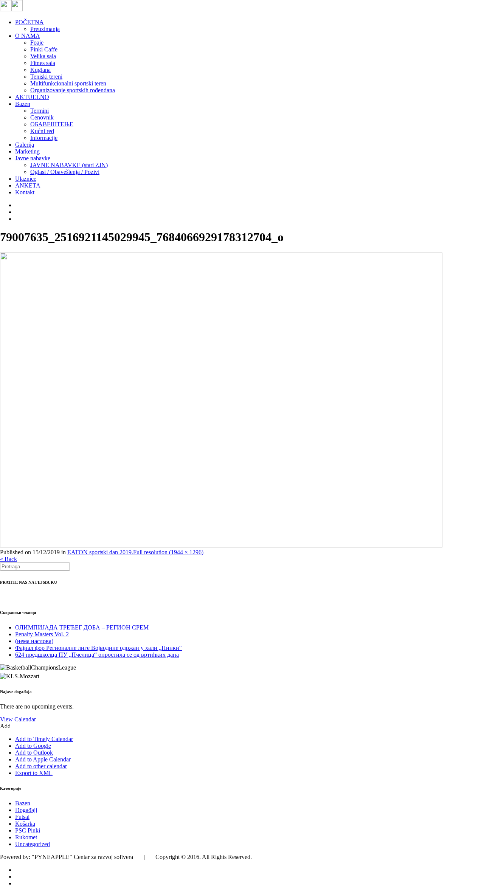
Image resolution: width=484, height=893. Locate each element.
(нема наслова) (34, 641)
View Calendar (18, 719)
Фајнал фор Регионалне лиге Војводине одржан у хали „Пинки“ (98, 648)
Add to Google (33, 746)
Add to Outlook (34, 752)
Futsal (22, 817)
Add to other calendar (41, 766)
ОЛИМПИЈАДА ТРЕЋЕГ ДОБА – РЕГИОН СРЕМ (82, 627)
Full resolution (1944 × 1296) (168, 552)
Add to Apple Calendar (43, 759)
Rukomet (26, 837)
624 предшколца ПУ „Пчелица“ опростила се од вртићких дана (97, 654)
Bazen (22, 803)
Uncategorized (32, 844)
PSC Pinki (27, 830)
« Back (8, 559)
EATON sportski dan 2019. (100, 552)
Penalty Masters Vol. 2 (42, 634)
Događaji (26, 810)
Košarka (25, 823)
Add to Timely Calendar (44, 739)
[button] (5, 726)
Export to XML (34, 773)
